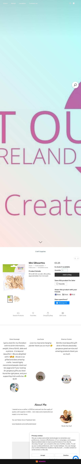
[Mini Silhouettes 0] (10, 299)
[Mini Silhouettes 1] (16, 299)
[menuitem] (75, 258)
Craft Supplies (40, 251)
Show (40, 461)
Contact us (33, 3)
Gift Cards (62, 315)
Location (22, 3)
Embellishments (43, 267)
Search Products (18, 315)
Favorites (33, 315)
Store (5, 3)
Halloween (32, 267)
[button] (61, 283)
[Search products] (75, 85)
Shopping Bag (48, 315)
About (13, 3)
